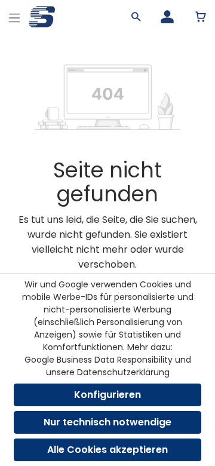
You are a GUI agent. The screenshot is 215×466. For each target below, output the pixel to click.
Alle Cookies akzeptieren (107, 449)
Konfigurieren (107, 394)
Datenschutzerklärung (123, 372)
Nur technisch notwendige (107, 422)
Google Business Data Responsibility (98, 360)
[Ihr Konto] (167, 17)
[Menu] (14, 16)
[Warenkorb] (201, 17)
